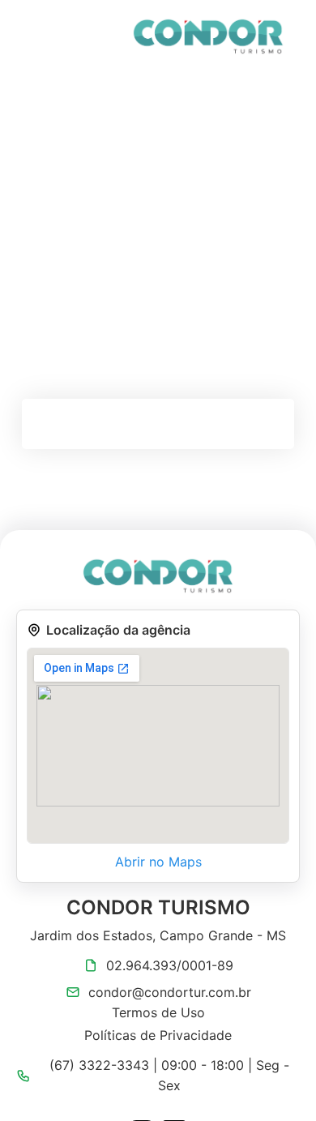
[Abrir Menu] (43, 36)
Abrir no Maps (158, 862)
